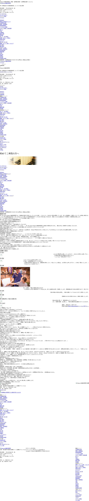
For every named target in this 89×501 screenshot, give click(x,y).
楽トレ (1, 29)
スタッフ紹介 (78, 494)
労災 (1, 31)
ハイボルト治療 (3, 27)
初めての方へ (78, 490)
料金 (76, 492)
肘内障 (1, 57)
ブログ (1, 140)
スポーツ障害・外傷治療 (5, 28)
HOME (1, 86)
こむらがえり (3, 434)
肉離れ (1, 55)
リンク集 (2, 445)
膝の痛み (2, 46)
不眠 (1, 53)
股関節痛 (2, 51)
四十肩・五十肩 (3, 42)
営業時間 (2, 94)
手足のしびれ (3, 47)
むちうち (2, 40)
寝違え (1, 418)
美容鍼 (1, 35)
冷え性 (1, 430)
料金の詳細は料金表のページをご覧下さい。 (78, 306)
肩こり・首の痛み (4, 36)
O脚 (76, 481)
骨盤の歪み (2, 39)
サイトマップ (53, 451)
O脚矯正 (2, 32)
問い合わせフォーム (4, 142)
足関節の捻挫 (3, 58)
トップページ (3, 13)
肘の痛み (2, 44)
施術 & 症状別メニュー (5, 21)
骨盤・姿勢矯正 (3, 24)
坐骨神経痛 (2, 50)
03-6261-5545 (6, 71)
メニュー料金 (3, 16)
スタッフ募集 (3, 139)
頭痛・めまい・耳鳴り (5, 38)
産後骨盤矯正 (3, 25)
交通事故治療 (3, 23)
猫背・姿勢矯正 (3, 48)
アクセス (2, 17)
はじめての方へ (3, 14)
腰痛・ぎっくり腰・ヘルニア (7, 43)
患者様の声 (2, 137)
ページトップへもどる (44, 447)
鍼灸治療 (2, 33)
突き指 (1, 54)
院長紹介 (2, 20)
